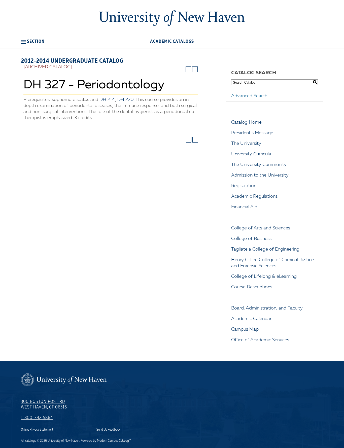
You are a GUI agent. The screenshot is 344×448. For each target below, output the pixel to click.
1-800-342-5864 (37, 418)
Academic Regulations (254, 196)
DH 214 (107, 99)
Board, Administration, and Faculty (267, 308)
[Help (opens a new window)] (195, 69)
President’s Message (252, 133)
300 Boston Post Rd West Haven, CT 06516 (44, 404)
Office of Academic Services (260, 340)
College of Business (251, 238)
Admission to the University (260, 175)
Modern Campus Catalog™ (114, 440)
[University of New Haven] (172, 18)
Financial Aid (244, 207)
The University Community (259, 164)
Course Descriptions (251, 287)
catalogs (30, 440)
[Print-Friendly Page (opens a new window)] (188, 69)
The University (246, 143)
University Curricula (251, 154)
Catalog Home (246, 122)
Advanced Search (249, 96)
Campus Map (245, 329)
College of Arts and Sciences (260, 228)
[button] (33, 41)
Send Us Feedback (108, 429)
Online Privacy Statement (37, 429)
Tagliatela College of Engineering (265, 249)
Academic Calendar (251, 319)
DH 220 (125, 99)
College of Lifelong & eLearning (264, 276)
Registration (243, 186)
